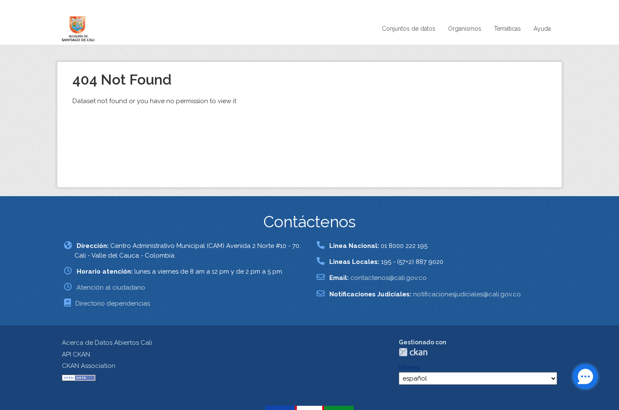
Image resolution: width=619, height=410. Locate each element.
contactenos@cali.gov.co (388, 278)
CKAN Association (88, 366)
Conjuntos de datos (408, 28)
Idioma (409, 367)
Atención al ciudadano (111, 287)
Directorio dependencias (112, 303)
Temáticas (507, 28)
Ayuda (542, 28)
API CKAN (76, 354)
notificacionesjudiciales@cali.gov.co (467, 294)
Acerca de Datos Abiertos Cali (107, 342)
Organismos (464, 28)
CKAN (413, 352)
